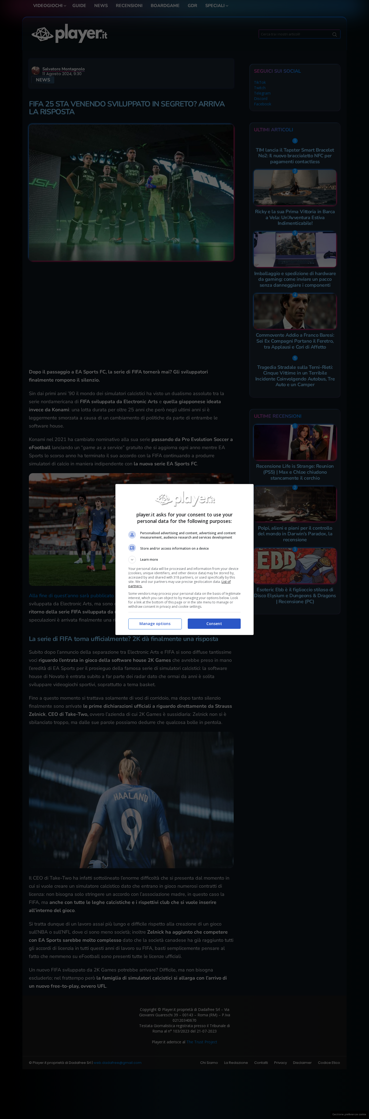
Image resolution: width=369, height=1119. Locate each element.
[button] (184, 559)
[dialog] (184, 559)
